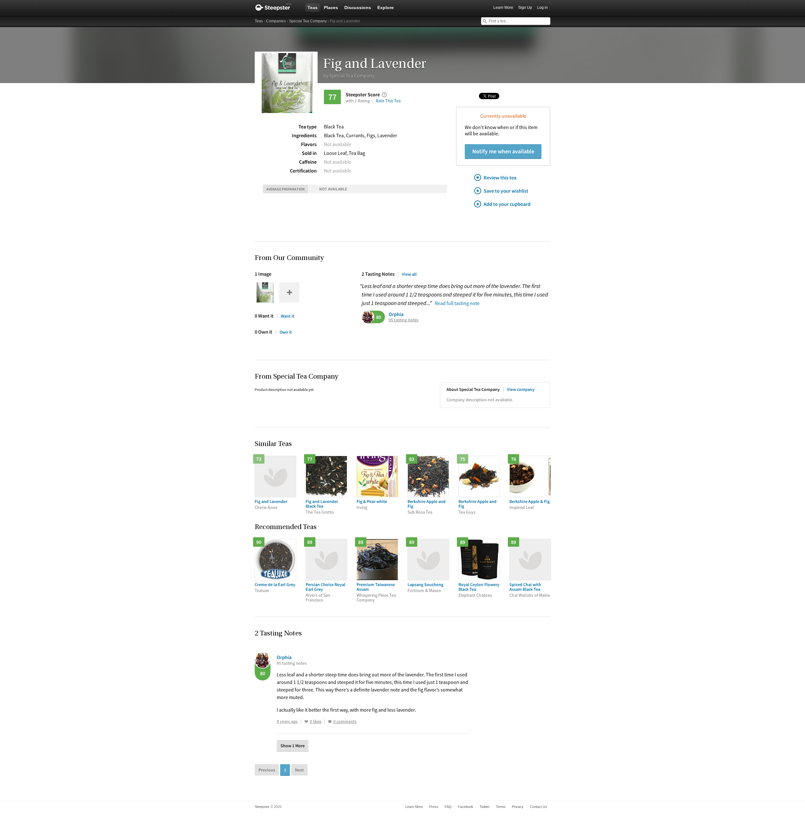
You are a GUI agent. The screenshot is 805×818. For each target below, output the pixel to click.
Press (433, 807)
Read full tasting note (457, 303)
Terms (501, 807)
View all (409, 274)
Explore (385, 7)
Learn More (503, 7)
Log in (542, 7)
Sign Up (525, 7)
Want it (287, 316)
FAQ (448, 807)
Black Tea (334, 126)
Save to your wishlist (506, 191)
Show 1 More (292, 745)
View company (521, 389)
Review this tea (500, 177)
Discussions (357, 7)
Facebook (465, 807)
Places (331, 7)
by (348, 75)
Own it (286, 332)
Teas (313, 7)
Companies (276, 21)
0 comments (345, 721)
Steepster (277, 7)
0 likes (315, 721)
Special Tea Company (308, 21)
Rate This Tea (388, 101)
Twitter (485, 807)
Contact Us (538, 807)
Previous (266, 770)
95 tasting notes (404, 320)
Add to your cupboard (507, 204)
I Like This (306, 721)
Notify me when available (503, 151)
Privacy (518, 807)
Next (299, 770)
